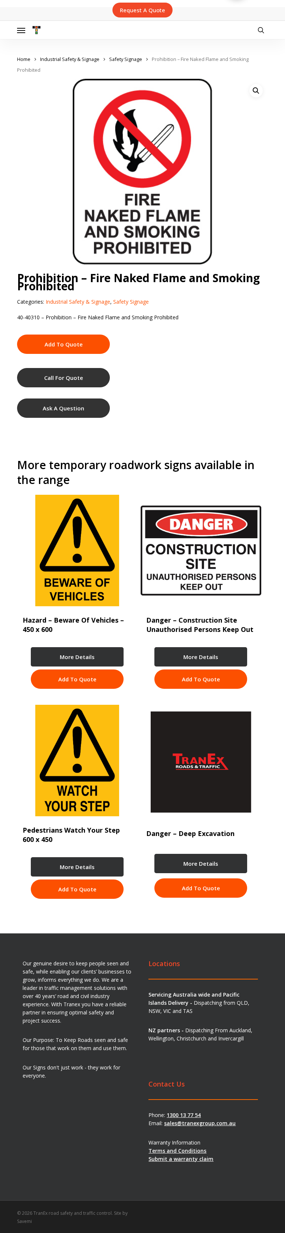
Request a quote (142, 10)
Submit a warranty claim (180, 1158)
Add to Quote (64, 344)
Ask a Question (63, 408)
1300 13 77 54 (184, 1115)
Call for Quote (63, 377)
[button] (21, 30)
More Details (77, 657)
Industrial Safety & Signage (69, 59)
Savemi (24, 1221)
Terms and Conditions (177, 1150)
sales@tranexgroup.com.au (200, 1123)
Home (23, 59)
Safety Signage (125, 59)
